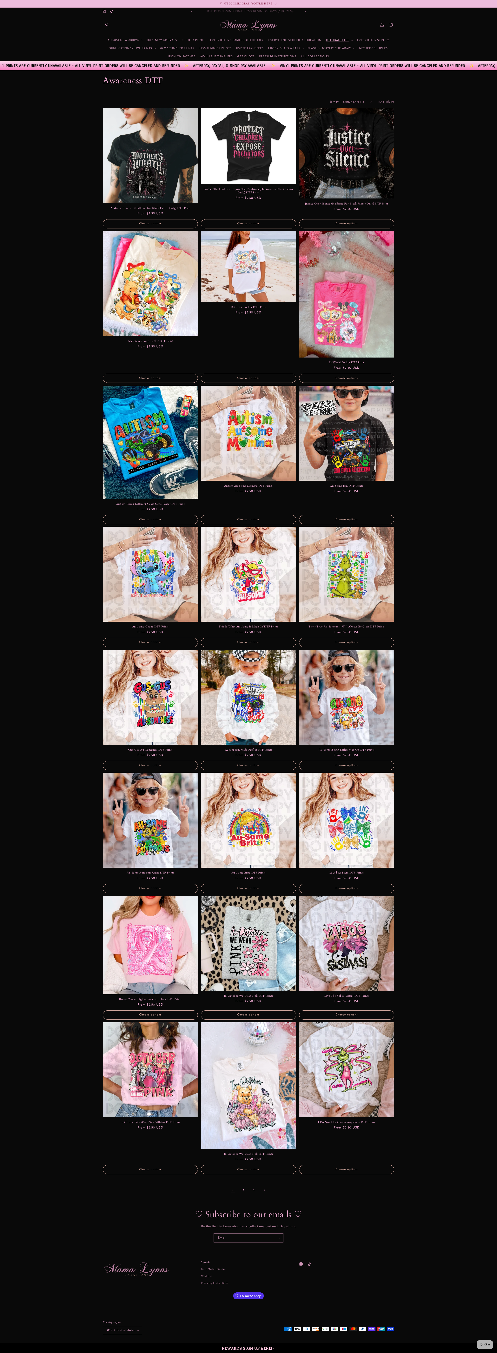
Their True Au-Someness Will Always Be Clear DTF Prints (346, 627)
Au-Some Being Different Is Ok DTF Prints (346, 750)
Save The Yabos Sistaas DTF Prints (346, 996)
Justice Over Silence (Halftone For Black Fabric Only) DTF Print (346, 203)
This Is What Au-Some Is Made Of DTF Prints (248, 627)
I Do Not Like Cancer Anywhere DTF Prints (346, 1122)
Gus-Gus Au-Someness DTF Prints (150, 750)
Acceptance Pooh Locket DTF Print (150, 341)
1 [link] (232, 1190)
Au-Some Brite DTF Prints (248, 872)
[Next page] (264, 1190)
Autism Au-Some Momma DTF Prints (248, 485)
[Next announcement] (305, 11)
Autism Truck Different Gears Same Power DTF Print (150, 504)
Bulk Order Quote (213, 1269)
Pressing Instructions (215, 1283)
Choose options (150, 223)
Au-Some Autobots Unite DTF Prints (150, 872)
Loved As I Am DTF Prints (346, 872)
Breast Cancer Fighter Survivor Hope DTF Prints (150, 999)
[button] (248, 1348)
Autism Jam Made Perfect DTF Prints (248, 750)
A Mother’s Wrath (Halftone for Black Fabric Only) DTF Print (150, 208)
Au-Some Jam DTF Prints (346, 485)
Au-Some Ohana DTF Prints (150, 627)
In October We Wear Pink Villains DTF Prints (150, 1122)
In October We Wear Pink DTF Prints (248, 996)
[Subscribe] (279, 1237)
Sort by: (334, 101)
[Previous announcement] (191, 11)
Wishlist (206, 1276)
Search (205, 1262)
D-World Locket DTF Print (346, 362)
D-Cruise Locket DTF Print (248, 307)
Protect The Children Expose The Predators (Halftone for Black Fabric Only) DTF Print (248, 190)
